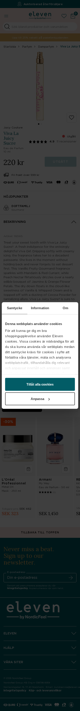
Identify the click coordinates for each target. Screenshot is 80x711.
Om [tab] (65, 308)
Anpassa (37, 399)
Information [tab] (40, 308)
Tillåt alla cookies (40, 384)
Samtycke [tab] (14, 308)
